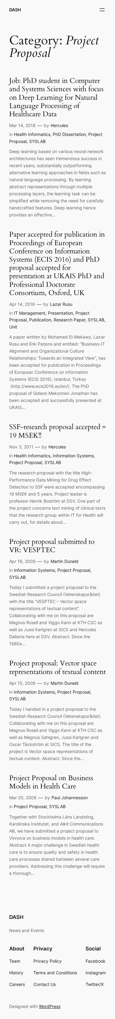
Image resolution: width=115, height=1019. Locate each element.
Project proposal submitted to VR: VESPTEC (51, 546)
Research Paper (69, 319)
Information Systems (73, 455)
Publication (40, 319)
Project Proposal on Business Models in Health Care (51, 782)
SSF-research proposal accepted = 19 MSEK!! (57, 431)
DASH (15, 9)
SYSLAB (37, 141)
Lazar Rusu (61, 304)
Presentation (60, 313)
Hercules (59, 125)
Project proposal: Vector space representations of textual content (57, 667)
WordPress (49, 1006)
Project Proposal (25, 462)
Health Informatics (32, 134)
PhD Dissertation (69, 134)
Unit (13, 326)
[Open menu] (102, 9)
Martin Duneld (65, 561)
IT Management (29, 313)
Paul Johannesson (70, 797)
